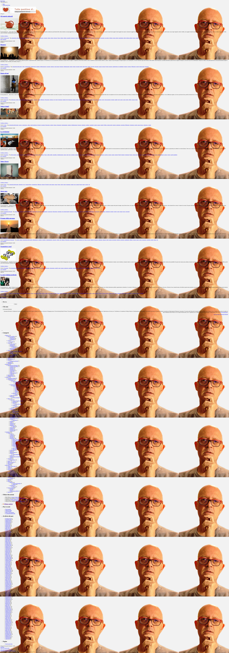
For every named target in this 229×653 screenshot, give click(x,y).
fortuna (74, 99)
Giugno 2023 (7, 525)
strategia (153, 154)
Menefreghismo (13, 452)
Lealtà (9, 340)
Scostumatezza (13, 459)
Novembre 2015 (8, 622)
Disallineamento (15, 411)
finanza (55, 125)
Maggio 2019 (7, 577)
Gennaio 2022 (8, 543)
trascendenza (129, 293)
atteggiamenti (29, 211)
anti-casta (11, 293)
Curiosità (16, 386)
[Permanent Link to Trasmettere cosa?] (8, 260)
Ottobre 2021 (7, 546)
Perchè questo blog (6, 5)
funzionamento (64, 125)
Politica (105, 125)
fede (51, 293)
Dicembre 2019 (8, 570)
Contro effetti (12, 343)
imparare (92, 239)
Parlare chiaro (17, 382)
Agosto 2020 (7, 561)
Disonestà (12, 344)
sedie (116, 293)
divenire (43, 184)
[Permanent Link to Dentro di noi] (9, 92)
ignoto (61, 293)
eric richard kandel (65, 211)
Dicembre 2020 (8, 557)
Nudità (9, 357)
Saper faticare (12, 370)
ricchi (119, 99)
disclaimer (2, 647)
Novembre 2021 (8, 545)
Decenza (11, 436)
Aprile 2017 (7, 604)
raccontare (107, 38)
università (127, 211)
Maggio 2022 (7, 539)
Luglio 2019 (7, 575)
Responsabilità (15, 444)
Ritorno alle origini (11, 462)
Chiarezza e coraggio (16, 381)
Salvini (110, 293)
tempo (134, 38)
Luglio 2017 (7, 601)
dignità (43, 293)
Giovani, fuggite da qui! (16, 497)
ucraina (165, 154)
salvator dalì (135, 154)
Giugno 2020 (7, 563)
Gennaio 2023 (8, 530)
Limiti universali (13, 395)
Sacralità (11, 353)
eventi (56, 99)
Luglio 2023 (7, 524)
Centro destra (27, 293)
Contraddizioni (7, 66)
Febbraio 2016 (8, 619)
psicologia (123, 125)
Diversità (47, 184)
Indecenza (12, 470)
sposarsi (133, 99)
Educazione (47, 99)
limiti (81, 66)
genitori (80, 99)
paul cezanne (96, 154)
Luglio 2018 (7, 588)
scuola (124, 99)
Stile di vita (6, 99)
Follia (11, 422)
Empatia (11, 421)
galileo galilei (49, 154)
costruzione (41, 38)
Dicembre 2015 (8, 621)
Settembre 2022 (8, 534)
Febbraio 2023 (8, 529)
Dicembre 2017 (8, 595)
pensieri (99, 99)
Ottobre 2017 (7, 598)
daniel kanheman (33, 125)
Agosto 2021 (7, 548)
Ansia (11, 408)
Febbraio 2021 (8, 555)
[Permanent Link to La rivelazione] (9, 146)
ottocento (96, 66)
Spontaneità (10, 363)
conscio (20, 125)
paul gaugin (101, 154)
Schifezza (14, 484)
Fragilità (14, 405)
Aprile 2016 (7, 617)
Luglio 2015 (7, 626)
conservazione (28, 268)
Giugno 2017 (7, 602)
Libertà (9, 342)
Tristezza (14, 486)
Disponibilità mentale (14, 418)
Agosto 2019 (7, 574)
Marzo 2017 (7, 605)
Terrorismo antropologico (17, 475)
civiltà (23, 66)
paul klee (106, 154)
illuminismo (65, 293)
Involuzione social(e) (14, 473)
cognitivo (44, 239)
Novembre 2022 (8, 532)
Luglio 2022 (7, 536)
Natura (9, 350)
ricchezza (129, 66)
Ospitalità (14, 443)
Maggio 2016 (7, 616)
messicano (73, 38)
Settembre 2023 (8, 521)
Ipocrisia (11, 488)
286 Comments (3, 185)
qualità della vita (115, 66)
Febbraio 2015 (8, 631)
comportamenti (44, 211)
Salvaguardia (12, 348)
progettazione (97, 38)
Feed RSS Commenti (12, 650)
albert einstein (13, 154)
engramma (60, 211)
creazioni (45, 38)
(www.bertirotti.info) (224, 312)
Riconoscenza (15, 445)
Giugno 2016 (7, 615)
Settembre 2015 (8, 624)
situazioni (147, 66)
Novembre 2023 (8, 519)
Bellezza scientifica (11, 336)
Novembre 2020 (8, 558)
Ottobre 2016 (7, 610)
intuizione (83, 125)
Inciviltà (9, 469)
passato (89, 38)
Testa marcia (14, 449)
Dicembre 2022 (8, 531)
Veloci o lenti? (4, 106)
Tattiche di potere (8, 510)
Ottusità (13, 412)
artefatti (33, 38)
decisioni (39, 125)
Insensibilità (14, 420)
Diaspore (3, 44)
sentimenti (139, 154)
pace (75, 184)
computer (37, 38)
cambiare (40, 239)
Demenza (12, 414)
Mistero (76, 293)
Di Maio (40, 293)
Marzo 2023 (7, 528)
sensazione (144, 239)
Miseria (11, 482)
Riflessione (133, 66)
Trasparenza (12, 349)
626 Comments (3, 101)
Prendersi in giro (11, 376)
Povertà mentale (11, 487)
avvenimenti (30, 99)
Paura (9, 480)
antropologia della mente (24, 38)
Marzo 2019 (7, 579)
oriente (80, 154)
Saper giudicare (15, 448)
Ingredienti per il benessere (9, 239)
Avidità (9, 467)
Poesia (9, 360)
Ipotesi (74, 66)
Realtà (119, 154)
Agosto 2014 (7, 637)
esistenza (52, 66)
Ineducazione (12, 471)
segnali (137, 66)
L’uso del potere (8, 511)
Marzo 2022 (7, 541)
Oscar (16, 447)
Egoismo (11, 419)
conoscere (35, 99)
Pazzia (16, 406)
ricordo (115, 211)
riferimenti (84, 268)
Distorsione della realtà (16, 415)
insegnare (96, 239)
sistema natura (142, 66)
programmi (102, 38)
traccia (124, 211)
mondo (89, 66)
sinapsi (121, 211)
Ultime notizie (8, 504)
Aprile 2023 (7, 527)
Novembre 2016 (8, 609)
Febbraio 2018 (8, 593)
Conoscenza (50, 211)
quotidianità (121, 66)
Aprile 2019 (7, 578)
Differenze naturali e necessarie (16, 351)
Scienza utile (6, 38)
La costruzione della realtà (10, 513)
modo (107, 239)
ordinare (76, 154)
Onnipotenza (14, 354)
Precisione (12, 337)
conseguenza (24, 125)
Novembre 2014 (8, 634)
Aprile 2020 (7, 565)
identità (90, 99)
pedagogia (66, 268)
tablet (125, 38)
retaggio (125, 66)
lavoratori (78, 66)
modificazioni (91, 211)
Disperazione (12, 416)
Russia (131, 154)
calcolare (28, 154)
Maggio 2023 (7, 526)
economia (48, 66)
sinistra (122, 293)
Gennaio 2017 (8, 607)
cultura (49, 38)
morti (67, 154)
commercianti (27, 66)
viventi (168, 154)
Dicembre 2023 (8, 518)
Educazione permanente (16, 440)
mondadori (92, 125)
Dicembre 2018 (8, 583)
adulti (17, 99)
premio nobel (109, 125)
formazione (70, 99)
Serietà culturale (13, 372)
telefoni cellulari (129, 38)
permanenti (108, 211)
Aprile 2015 (7, 629)
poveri (103, 99)
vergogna (134, 293)
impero (71, 66)
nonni (59, 268)
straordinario (121, 38)
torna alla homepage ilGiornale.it (6, 649)
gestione (83, 99)
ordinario (85, 38)
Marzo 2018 (7, 592)
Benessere (7, 364)
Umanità (9, 464)
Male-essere (7, 465)
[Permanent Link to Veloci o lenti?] (9, 117)
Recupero (12, 368)
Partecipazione (10, 375)
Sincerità (11, 341)
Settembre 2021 (8, 547)
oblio (101, 211)
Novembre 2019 (8, 571)
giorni (62, 184)
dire (60, 239)
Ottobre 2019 (7, 572)
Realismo (12, 367)
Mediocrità (12, 427)
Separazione (12, 355)
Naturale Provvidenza (14, 366)
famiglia (64, 99)
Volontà (13, 426)
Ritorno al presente (16, 397)
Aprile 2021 (7, 553)
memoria (87, 211)
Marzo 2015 (7, 630)
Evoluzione (60, 99)
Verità (16, 392)
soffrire (130, 99)
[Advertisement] (12, 323)
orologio (83, 154)
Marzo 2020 (7, 566)
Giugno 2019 (7, 576)
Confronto (12, 435)
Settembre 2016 (8, 612)
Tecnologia (12, 339)
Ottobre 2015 (7, 623)
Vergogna (12, 430)
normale (79, 38)
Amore (11, 399)
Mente (93, 99)
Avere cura (3, 191)
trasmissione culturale (93, 268)
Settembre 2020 (8, 560)
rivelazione (132, 125)
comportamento (49, 239)
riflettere (131, 239)
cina (31, 154)
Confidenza (14, 401)
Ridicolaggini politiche (14, 491)
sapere (121, 99)
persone (103, 66)
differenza (42, 99)
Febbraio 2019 (8, 580)
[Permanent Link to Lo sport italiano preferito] (4, 285)
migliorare (100, 239)
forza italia (54, 293)
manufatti (68, 38)
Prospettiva (6, 154)
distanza (63, 239)
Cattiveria (9, 468)
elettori (46, 293)
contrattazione (34, 184)
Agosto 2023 (7, 522)
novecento (93, 66)
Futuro (58, 38)
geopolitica (55, 154)
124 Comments (3, 241)
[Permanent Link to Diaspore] (9, 58)
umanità (137, 38)
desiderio (38, 66)
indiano (61, 38)
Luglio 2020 (7, 562)
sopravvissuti (144, 154)
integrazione (52, 268)
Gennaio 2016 (8, 620)
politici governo (95, 293)
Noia (11, 489)
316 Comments (3, 68)
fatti (67, 99)
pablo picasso (87, 154)
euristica (51, 125)
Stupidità (16, 413)
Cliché (11, 434)
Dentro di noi (4, 73)
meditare (87, 125)
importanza (68, 184)
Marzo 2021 (7, 554)
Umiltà (11, 373)
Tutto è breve (4, 161)
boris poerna (23, 268)
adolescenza (13, 99)
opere (83, 38)
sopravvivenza (140, 125)
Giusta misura (12, 450)
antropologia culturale (16, 38)
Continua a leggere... (4, 36)
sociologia (148, 239)
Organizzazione (11, 358)
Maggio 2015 (7, 628)
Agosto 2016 (7, 613)
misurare (104, 239)
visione (99, 268)
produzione (118, 125)
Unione (11, 356)
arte (30, 38)
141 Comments (3, 269)
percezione (114, 239)
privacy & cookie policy (5, 648)
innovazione (47, 268)
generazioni (79, 211)
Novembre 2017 (8, 597)
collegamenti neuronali (37, 211)
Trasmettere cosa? (6, 246)
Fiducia (42, 154)
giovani (87, 99)
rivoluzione (127, 154)
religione (111, 38)
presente (92, 38)
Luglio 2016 (7, 614)
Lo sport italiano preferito (8, 275)
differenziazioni (43, 66)
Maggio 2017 (7, 603)
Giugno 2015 (7, 627)
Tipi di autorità (8, 509)
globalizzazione (66, 66)
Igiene (5, 184)
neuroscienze (97, 211)
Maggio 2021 (7, 551)
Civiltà (9, 433)
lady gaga (69, 293)
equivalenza (72, 239)
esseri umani (56, 66)
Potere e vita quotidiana (9, 512)
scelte (88, 268)
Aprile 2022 (7, 540)
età (54, 99)
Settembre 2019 (8, 573)
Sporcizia (9, 492)
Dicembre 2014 (8, 633)
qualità (116, 99)
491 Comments (3, 156)
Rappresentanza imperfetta (15, 456)
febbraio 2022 (37, 154)
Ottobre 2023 (7, 520)
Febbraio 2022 (8, 542)
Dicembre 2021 (8, 544)
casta (24, 293)
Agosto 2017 (7, 600)
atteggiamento (35, 239)
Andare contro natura (12, 466)
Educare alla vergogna (16, 439)
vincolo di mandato (139, 293)
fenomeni (61, 66)
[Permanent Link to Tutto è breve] (9, 176)
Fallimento (10, 458)
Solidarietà (10, 362)
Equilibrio (14, 441)
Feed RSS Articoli (3, 650)
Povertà (107, 66)
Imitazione (12, 423)
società (135, 125)
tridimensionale (161, 154)
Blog (4, 4)
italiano (65, 38)
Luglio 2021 (7, 549)
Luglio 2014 (7, 638)
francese (55, 38)
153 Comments (3, 213)
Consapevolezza (28, 184)
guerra (65, 154)
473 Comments (3, 126)
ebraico (52, 38)
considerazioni (33, 66)
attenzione (21, 184)
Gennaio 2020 (8, 569)
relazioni (122, 154)
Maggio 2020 (7, 564)
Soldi (11, 457)
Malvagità (9, 477)
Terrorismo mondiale (14, 474)
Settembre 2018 (8, 586)
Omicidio (12, 478)
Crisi (13, 410)
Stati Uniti (149, 154)
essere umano (51, 184)
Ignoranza (17, 387)
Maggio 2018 (7, 590)
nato (70, 154)
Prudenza (12, 428)
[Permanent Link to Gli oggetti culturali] (9, 30)
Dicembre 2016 (8, 608)
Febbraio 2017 (8, 606)
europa (33, 154)
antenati (20, 239)
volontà (149, 125)
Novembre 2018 (8, 584)
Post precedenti (3, 297)
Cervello (6, 377)
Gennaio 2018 (8, 594)
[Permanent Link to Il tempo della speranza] (9, 231)
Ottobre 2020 (7, 559)
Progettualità (12, 346)
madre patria (84, 66)
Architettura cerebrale (12, 378)
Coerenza (12, 380)
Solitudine (12, 485)
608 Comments (3, 39)
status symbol (115, 38)
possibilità (70, 268)
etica (49, 293)
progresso (80, 268)
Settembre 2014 (8, 636)
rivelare (134, 239)
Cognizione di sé (11, 379)
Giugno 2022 (7, 537)
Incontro (14, 442)
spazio (152, 239)
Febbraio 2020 (8, 568)
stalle (125, 293)
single (127, 99)
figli (37, 268)
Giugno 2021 (7, 550)
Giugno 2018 (7, 589)
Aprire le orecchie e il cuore (17, 400)
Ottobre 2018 (7, 585)
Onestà (11, 453)
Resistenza (12, 369)
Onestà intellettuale (16, 454)
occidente (73, 154)
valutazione (145, 125)
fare (83, 239)
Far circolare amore (18, 404)
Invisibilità (17, 389)
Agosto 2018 (7, 587)
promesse (104, 293)
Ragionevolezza (13, 429)
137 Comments (3, 294)
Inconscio (79, 125)
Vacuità (16, 394)
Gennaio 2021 (8, 556)
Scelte (5, 125)
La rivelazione (4, 131)
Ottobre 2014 (7, 635)
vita (89, 184)
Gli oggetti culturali (6, 16)
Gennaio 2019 (8, 581)
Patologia (9, 479)
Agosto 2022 (7, 535)
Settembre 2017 (8, 599)
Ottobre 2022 (7, 533)
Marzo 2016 (7, 618)
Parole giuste (17, 383)
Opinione (16, 391)
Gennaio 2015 (8, 632)
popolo (113, 154)
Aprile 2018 (7, 591)
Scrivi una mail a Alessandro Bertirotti (221, 314)
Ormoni (11, 352)
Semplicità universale (8, 211)
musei (76, 38)
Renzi (107, 293)
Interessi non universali (12, 472)
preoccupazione (108, 99)
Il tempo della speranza (7, 218)
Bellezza (6, 335)
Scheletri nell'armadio (16, 483)
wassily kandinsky (173, 154)
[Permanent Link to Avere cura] (9, 203)
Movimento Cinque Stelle (83, 293)
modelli (56, 268)
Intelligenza (12, 425)
